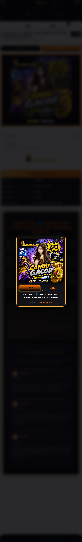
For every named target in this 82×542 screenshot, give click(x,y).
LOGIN (52, 288)
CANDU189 (44, 302)
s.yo (50, 302)
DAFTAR (29, 288)
